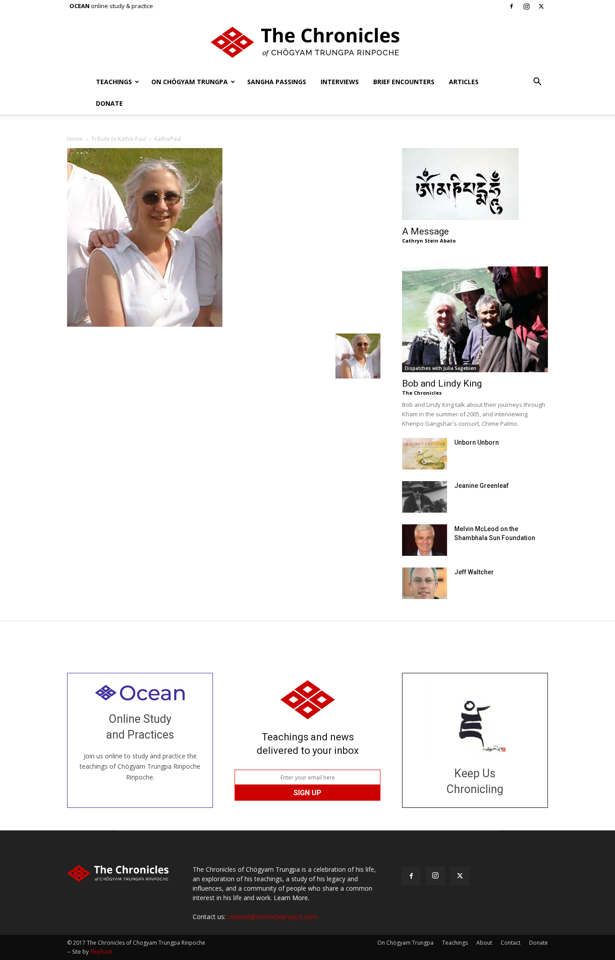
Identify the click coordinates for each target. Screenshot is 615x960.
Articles (464, 81)
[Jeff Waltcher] (424, 583)
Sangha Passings (276, 81)
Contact (510, 942)
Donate (109, 103)
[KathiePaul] (144, 324)
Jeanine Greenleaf (481, 485)
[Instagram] (526, 6)
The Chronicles (422, 392)
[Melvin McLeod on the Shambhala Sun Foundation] (424, 540)
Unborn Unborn (476, 442)
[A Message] (475, 184)
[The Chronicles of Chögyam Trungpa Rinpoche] (307, 42)
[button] (537, 82)
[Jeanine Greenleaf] (424, 497)
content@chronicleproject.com (272, 916)
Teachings (114, 81)
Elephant (101, 951)
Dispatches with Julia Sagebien (440, 368)
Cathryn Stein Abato (429, 240)
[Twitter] (541, 6)
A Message (425, 231)
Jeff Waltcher (474, 572)
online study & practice (111, 6)
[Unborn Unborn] (424, 453)
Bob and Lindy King (442, 383)
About (484, 942)
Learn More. (291, 897)
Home (75, 139)
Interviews (340, 81)
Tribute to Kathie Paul (118, 139)
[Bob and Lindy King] (475, 319)
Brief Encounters (403, 81)
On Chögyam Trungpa (189, 81)
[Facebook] (511, 6)
